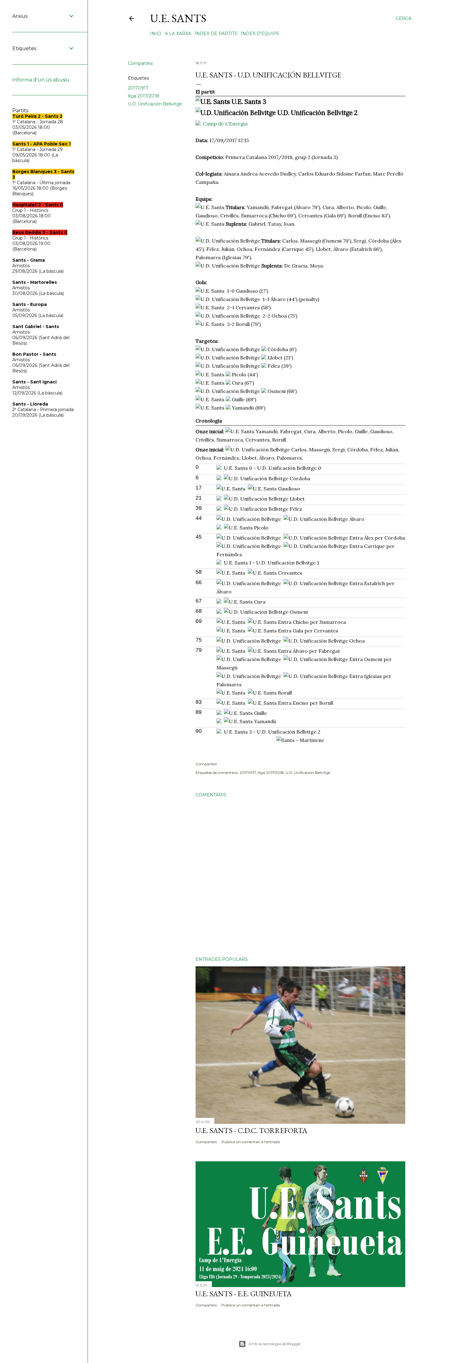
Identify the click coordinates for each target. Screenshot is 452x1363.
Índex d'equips (260, 33)
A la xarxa (178, 33)
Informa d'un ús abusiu (40, 80)
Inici (155, 33)
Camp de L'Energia (225, 124)
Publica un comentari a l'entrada (250, 1141)
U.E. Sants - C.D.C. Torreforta (251, 1130)
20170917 (138, 88)
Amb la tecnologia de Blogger (274, 1343)
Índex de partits (216, 33)
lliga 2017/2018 (143, 96)
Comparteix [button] (140, 63)
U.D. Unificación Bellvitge (155, 104)
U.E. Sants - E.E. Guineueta (243, 1293)
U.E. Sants (178, 18)
